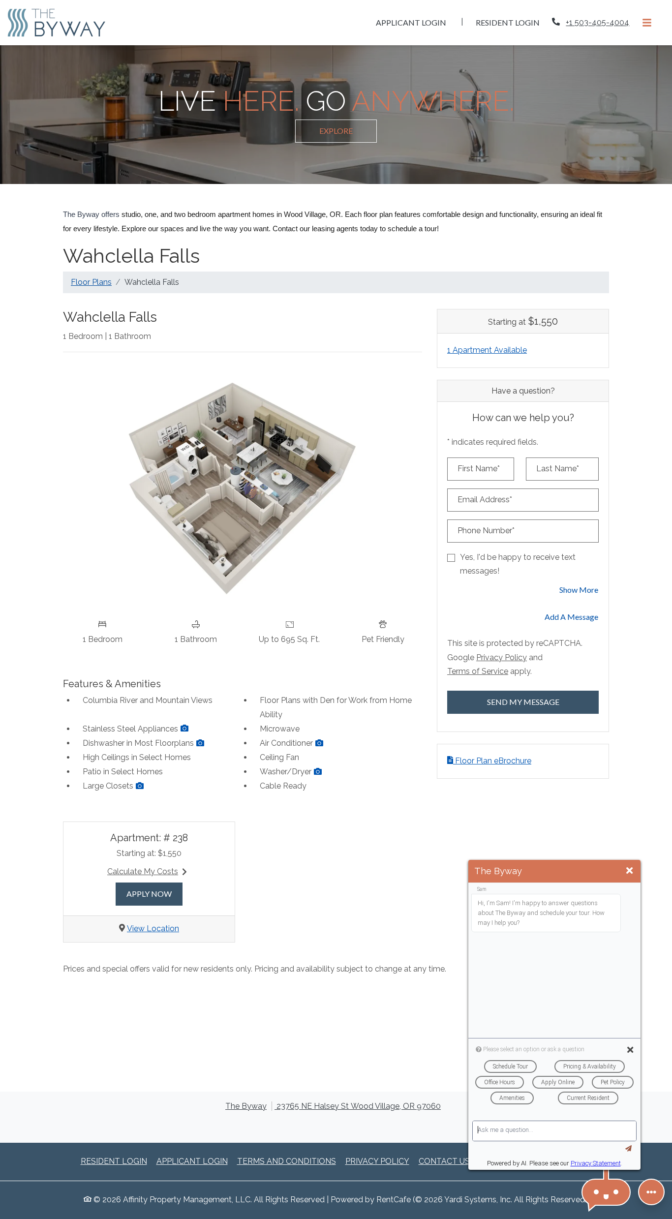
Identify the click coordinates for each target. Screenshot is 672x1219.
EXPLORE (336, 130)
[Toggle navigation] (647, 22)
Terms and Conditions (286, 1161)
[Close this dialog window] (629, 871)
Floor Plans (91, 282)
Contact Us (444, 1161)
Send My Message (523, 701)
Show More (579, 589)
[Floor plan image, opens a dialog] (242, 487)
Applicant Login (416, 22)
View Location (153, 928)
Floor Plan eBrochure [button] (492, 760)
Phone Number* (486, 530)
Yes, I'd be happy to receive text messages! (518, 564)
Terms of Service (477, 671)
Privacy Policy (501, 657)
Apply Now (154, 893)
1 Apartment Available (487, 350)
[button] (184, 729)
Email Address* (485, 499)
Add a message (571, 616)
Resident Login (513, 22)
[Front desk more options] (651, 1192)
